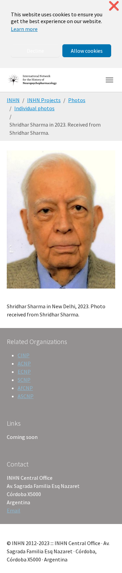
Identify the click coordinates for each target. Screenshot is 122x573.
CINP (23, 355)
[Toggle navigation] (109, 80)
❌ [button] (113, 6)
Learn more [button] (24, 29)
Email (13, 510)
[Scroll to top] (107, 558)
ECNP (24, 371)
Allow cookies (87, 50)
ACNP (24, 363)
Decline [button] (35, 50)
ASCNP (26, 396)
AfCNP (25, 387)
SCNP (24, 379)
